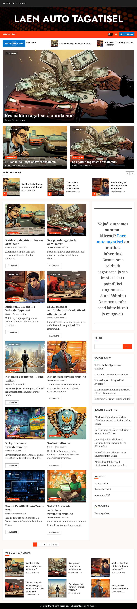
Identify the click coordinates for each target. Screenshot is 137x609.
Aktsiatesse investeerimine (66, 377)
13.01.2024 (60, 381)
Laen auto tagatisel (68, 19)
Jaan (97, 439)
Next (55, 544)
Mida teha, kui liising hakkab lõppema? (74, 185)
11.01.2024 (18, 451)
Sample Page (9, 34)
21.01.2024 (17, 120)
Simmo (8, 120)
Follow (129, 34)
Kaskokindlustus (59, 443)
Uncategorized (10, 110)
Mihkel (98, 452)
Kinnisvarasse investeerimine (110, 454)
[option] (68, 86)
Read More (12, 266)
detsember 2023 (102, 489)
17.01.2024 (18, 384)
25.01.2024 (17, 166)
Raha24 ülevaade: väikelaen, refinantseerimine (60, 510)
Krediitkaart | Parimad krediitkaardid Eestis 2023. (110, 443)
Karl (97, 429)
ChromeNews (77, 605)
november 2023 (102, 495)
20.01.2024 (72, 192)
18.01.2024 (116, 193)
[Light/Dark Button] (110, 34)
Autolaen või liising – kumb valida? (112, 398)
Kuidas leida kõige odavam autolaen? (30, 162)
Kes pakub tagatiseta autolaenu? (40, 115)
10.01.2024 (60, 447)
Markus (99, 417)
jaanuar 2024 (101, 483)
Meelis (98, 461)
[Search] (116, 34)
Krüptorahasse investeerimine (16, 445)
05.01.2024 (60, 518)
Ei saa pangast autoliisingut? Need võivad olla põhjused (120, 185)
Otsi (98, 338)
